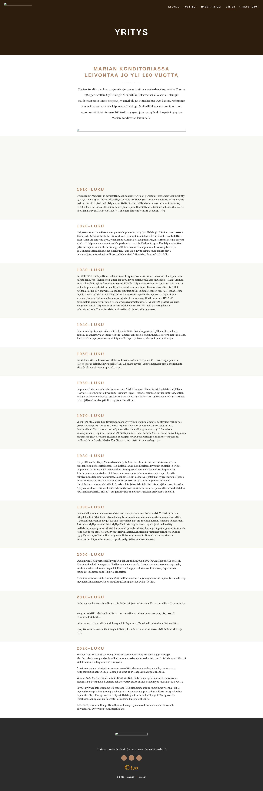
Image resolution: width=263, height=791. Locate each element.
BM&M (142, 777)
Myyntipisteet (211, 7)
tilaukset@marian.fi (155, 749)
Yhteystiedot (249, 7)
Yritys (230, 7)
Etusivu (173, 7)
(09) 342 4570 (134, 749)
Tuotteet (190, 7)
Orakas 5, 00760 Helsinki (111, 749)
